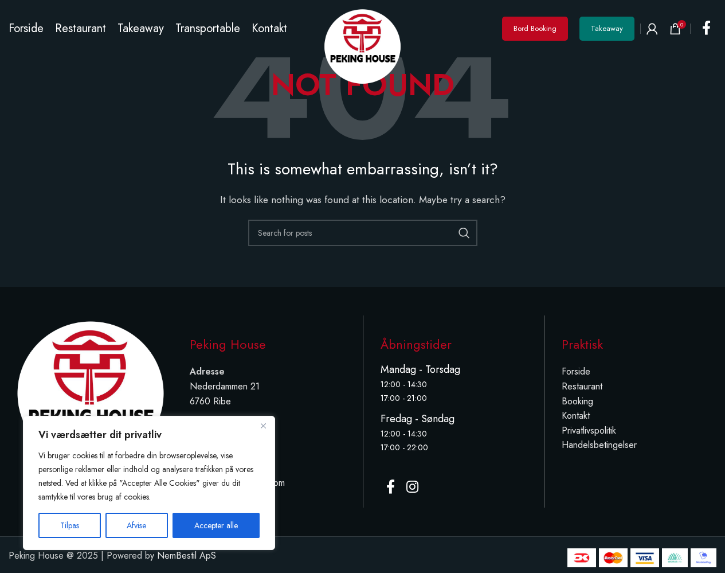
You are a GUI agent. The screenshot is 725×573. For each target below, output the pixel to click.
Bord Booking (535, 28)
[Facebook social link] (706, 28)
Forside (576, 371)
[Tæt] (263, 425)
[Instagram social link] (412, 487)
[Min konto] (652, 28)
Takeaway (607, 28)
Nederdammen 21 (225, 386)
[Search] (464, 233)
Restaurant (582, 386)
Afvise (136, 525)
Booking (577, 401)
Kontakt (576, 415)
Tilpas (69, 525)
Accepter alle (216, 525)
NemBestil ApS (186, 555)
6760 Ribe (210, 401)
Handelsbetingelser (599, 444)
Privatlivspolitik (589, 430)
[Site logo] (362, 45)
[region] (149, 483)
